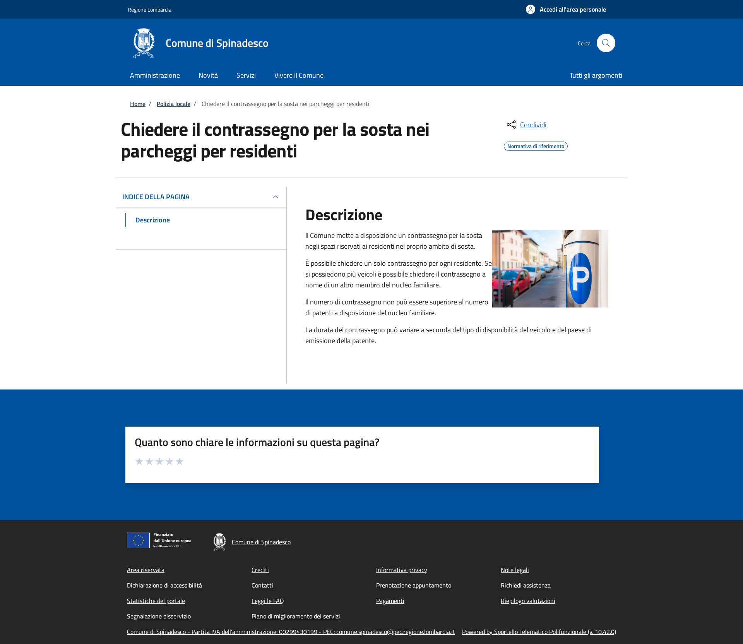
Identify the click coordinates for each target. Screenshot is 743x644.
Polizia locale (173, 103)
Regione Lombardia (149, 9)
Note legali (515, 569)
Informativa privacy (401, 569)
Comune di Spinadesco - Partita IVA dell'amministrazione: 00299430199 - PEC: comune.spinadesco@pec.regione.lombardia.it (291, 631)
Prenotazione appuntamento (413, 585)
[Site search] (606, 43)
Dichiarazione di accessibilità (164, 585)
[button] (566, 9)
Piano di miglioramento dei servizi (296, 616)
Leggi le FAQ (268, 600)
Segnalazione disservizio (159, 616)
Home (138, 103)
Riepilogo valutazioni (528, 600)
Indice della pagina (156, 196)
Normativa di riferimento (535, 145)
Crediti (260, 569)
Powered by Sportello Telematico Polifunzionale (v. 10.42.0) (539, 631)
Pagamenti (390, 600)
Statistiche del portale (156, 600)
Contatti (262, 585)
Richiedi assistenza (526, 585)
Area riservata (145, 569)
